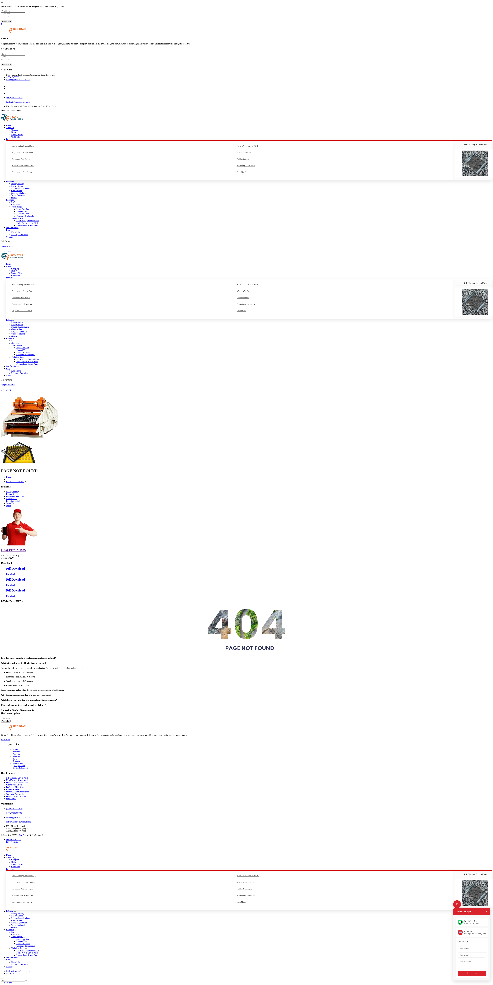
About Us (10, 127)
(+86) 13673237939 (14, 77)
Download (10, 574)
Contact (9, 237)
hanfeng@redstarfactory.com (18, 79)
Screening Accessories (246, 166)
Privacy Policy (12, 842)
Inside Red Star (22, 209)
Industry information (19, 234)
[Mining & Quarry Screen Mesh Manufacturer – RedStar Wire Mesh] (14, 34)
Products (9, 139)
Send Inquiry (472, 973)
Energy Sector (17, 186)
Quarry (14, 197)
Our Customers (12, 228)
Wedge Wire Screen (245, 152)
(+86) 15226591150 (14, 813)
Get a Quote (6, 251)
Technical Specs (17, 218)
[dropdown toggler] (15, 858)
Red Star (22, 835)
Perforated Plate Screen (21, 159)
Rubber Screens (243, 159)
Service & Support (20, 768)
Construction (16, 190)
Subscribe (6, 721)
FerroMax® (241, 172)
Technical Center (23, 214)
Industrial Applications (20, 188)
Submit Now (6, 22)
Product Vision (22, 211)
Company (15, 130)
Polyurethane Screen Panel (22, 152)
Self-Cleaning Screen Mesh (23, 146)
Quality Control (19, 766)
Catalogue (15, 204)
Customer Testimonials (25, 216)
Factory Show (17, 134)
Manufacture (18, 763)
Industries (10, 181)
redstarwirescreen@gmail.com (18, 822)
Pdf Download (15, 568)
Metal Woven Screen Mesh (247, 146)
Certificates (15, 137)
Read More (5, 739)
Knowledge (16, 232)
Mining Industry (17, 184)
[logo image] (10, 851)
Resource (10, 200)
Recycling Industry (19, 193)
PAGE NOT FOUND (15, 482)
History (14, 132)
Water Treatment (18, 195)
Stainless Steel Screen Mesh (23, 166)
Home (8, 125)
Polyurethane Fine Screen (22, 172)
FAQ (13, 202)
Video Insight (16, 207)
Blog (8, 230)
